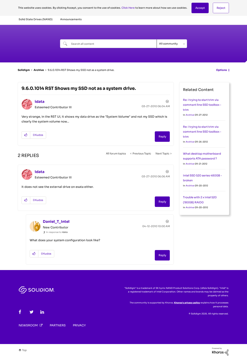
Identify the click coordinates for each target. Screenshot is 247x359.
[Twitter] (31, 312)
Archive (39, 70)
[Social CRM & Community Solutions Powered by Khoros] (220, 351)
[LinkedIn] (42, 312)
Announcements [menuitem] (71, 19)
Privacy (79, 325)
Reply (162, 136)
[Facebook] (20, 312)
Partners (58, 325)
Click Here (128, 7)
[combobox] (108, 43)
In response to (57, 232)
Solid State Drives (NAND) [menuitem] (35, 19)
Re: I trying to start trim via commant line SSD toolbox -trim (202, 104)
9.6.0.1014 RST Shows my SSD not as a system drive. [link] (81, 70)
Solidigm (24, 70)
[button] (200, 8)
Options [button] (221, 70)
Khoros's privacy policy (187, 302)
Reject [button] (221, 8)
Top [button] (24, 350)
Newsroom (28, 325)
